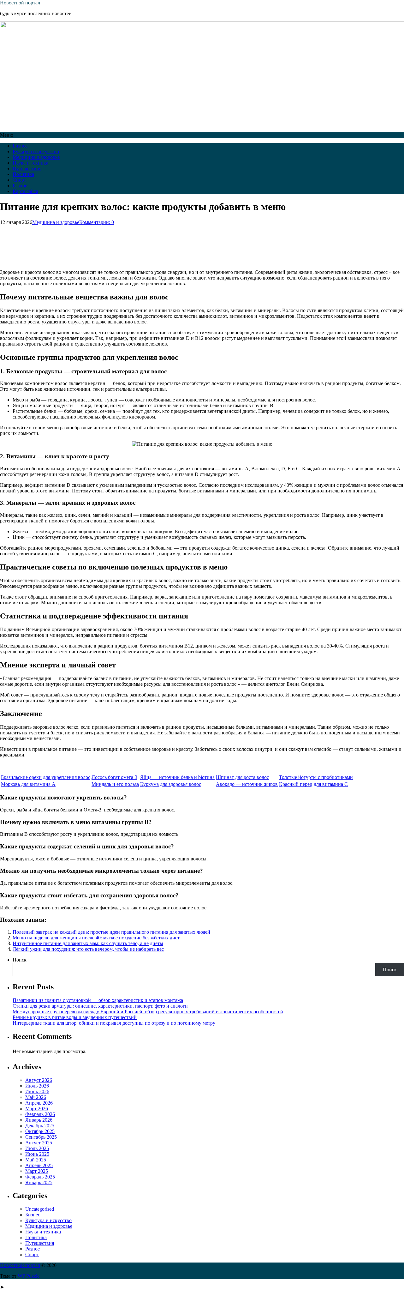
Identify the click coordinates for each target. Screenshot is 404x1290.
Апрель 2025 (39, 1165)
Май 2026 (35, 1097)
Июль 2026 (37, 1085)
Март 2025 (36, 1171)
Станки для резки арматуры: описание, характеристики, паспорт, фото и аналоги (100, 1006)
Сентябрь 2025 (41, 1137)
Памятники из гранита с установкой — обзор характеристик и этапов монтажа (98, 1000)
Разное (20, 185)
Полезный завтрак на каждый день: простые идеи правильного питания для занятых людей (111, 932)
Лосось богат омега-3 (114, 777)
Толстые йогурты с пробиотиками (316, 777)
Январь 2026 (38, 1120)
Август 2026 (38, 1080)
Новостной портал (20, 2)
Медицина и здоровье (36, 157)
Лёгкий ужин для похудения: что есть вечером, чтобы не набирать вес (88, 949)
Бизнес (20, 145)
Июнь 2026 (37, 1091)
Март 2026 (36, 1108)
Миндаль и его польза (115, 784)
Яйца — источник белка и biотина (177, 777)
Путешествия (27, 168)
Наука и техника (30, 163)
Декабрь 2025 (39, 1125)
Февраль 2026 (40, 1114)
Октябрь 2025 (40, 1131)
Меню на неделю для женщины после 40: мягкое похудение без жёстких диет (96, 937)
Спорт (19, 180)
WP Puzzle (28, 1276)
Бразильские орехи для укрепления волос (45, 777)
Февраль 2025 (40, 1176)
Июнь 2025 (37, 1154)
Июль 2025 (37, 1148)
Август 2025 (38, 1142)
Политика (23, 174)
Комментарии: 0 (96, 222)
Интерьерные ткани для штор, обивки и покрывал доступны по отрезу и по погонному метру (114, 1023)
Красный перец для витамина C (313, 784)
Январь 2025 (38, 1182)
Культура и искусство (36, 151)
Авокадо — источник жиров (247, 784)
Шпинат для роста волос (242, 777)
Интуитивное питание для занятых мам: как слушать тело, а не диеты (88, 943)
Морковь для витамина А (28, 784)
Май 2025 (35, 1159)
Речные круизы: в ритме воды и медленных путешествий (75, 1017)
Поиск (20, 959)
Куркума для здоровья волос (170, 784)
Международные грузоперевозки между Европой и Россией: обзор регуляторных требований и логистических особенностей (148, 1011)
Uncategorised (39, 1209)
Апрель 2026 (39, 1103)
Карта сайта (25, 191)
